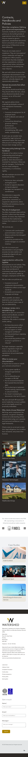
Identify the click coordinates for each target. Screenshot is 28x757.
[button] (3, 528)
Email (4, 712)
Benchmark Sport (8, 579)
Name (4, 703)
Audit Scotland (7, 561)
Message (5, 721)
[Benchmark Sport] (14, 571)
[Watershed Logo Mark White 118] (3, 2)
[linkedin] (24, 750)
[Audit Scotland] (14, 553)
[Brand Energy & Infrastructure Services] (14, 590)
